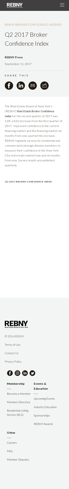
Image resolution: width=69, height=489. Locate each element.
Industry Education (45, 407)
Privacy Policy (13, 361)
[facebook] (9, 85)
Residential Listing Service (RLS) (17, 412)
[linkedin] (21, 85)
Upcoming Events (44, 398)
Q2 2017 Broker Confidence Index (28, 181)
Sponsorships (42, 415)
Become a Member (19, 393)
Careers (12, 442)
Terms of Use (13, 344)
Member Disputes (18, 459)
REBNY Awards (43, 423)
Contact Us (11, 353)
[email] (32, 85)
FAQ (10, 451)
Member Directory (18, 402)
